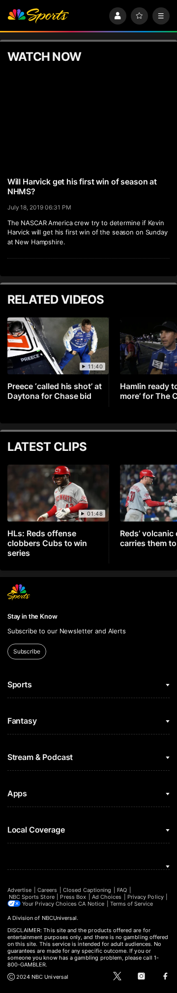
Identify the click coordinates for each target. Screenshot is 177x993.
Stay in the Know (32, 616)
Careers (47, 890)
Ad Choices (107, 896)
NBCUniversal (59, 918)
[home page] (38, 16)
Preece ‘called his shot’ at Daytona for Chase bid (54, 391)
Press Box (73, 896)
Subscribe (26, 651)
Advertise (19, 890)
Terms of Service (131, 903)
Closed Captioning (87, 890)
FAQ (122, 890)
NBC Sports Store (32, 896)
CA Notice (91, 903)
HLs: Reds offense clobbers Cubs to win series (47, 543)
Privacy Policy (145, 896)
